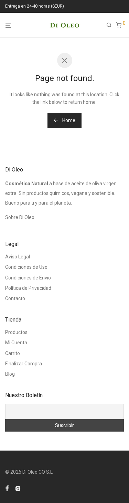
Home (68, 120)
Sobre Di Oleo (19, 217)
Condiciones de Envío (28, 277)
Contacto (15, 298)
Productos (16, 332)
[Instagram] (18, 488)
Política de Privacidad (28, 288)
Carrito (12, 353)
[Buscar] (111, 25)
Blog (10, 374)
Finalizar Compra (23, 363)
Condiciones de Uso (26, 267)
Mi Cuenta (16, 342)
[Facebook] (7, 488)
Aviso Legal (17, 256)
